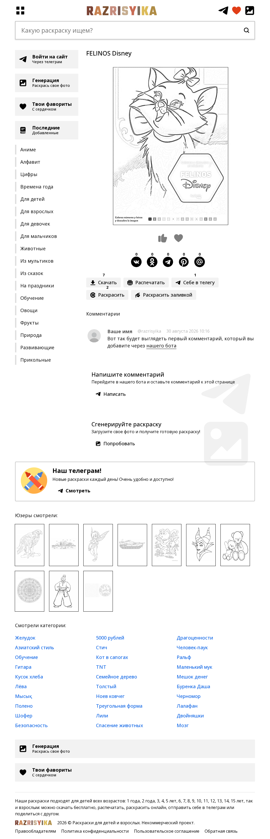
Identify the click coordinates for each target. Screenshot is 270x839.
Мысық (23, 696)
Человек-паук (192, 647)
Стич (101, 647)
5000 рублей (110, 638)
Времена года (36, 186)
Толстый (106, 686)
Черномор (189, 696)
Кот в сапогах (112, 657)
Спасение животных (119, 725)
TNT (101, 667)
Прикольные (35, 360)
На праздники (37, 285)
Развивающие (37, 347)
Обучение (32, 298)
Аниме (28, 149)
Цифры (28, 174)
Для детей (32, 199)
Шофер (23, 715)
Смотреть (78, 490)
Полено (24, 706)
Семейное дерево (116, 676)
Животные (33, 248)
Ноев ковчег (110, 696)
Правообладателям (35, 831)
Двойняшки (190, 715)
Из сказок (31, 273)
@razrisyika (149, 331)
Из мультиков (37, 261)
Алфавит (30, 162)
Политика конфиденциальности (95, 831)
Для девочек (35, 224)
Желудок (25, 638)
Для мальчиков (38, 236)
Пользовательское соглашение (166, 831)
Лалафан (187, 706)
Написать (114, 394)
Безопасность (31, 725)
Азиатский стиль (34, 647)
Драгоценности (195, 638)
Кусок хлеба (29, 676)
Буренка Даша (193, 686)
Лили (102, 715)
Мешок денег (192, 676)
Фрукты (29, 322)
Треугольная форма (119, 706)
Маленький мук (194, 667)
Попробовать (119, 443)
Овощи (28, 310)
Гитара (23, 667)
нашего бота (161, 345)
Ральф (184, 657)
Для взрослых (36, 211)
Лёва (21, 686)
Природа (31, 335)
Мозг (183, 725)
